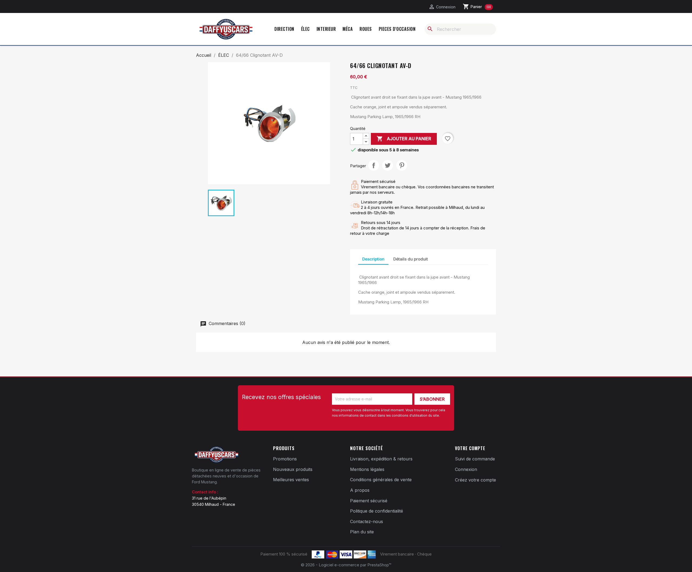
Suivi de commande (475, 458)
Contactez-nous (366, 521)
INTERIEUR (326, 29)
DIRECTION (284, 29)
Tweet (387, 165)
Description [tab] (373, 259)
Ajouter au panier (404, 138)
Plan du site (362, 531)
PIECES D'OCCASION (397, 29)
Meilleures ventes (291, 479)
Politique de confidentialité (376, 511)
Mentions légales (367, 469)
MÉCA (347, 29)
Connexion (466, 469)
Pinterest (401, 165)
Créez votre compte (475, 480)
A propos (360, 490)
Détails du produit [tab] (410, 259)
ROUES (366, 29)
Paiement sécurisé (368, 500)
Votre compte (470, 448)
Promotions (285, 458)
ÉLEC (305, 29)
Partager (373, 165)
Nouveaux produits (292, 469)
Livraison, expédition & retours (381, 458)
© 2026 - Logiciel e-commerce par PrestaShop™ (346, 564)
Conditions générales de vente (381, 479)
